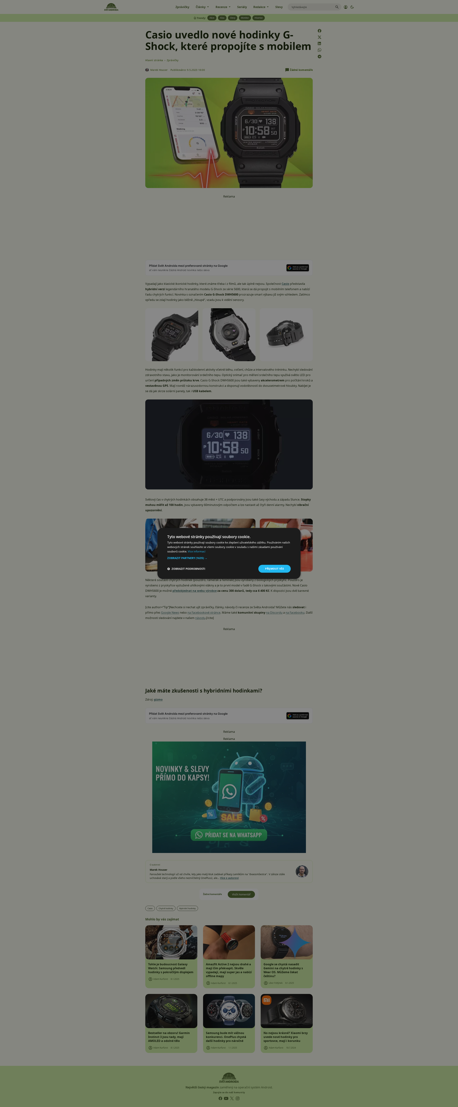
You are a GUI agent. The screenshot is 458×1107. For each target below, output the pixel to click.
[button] (229, 558)
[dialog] (229, 553)
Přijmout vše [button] (274, 568)
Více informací (196, 551)
